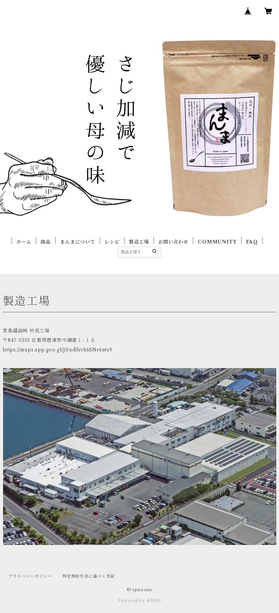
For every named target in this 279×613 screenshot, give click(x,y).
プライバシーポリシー (30, 576)
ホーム (23, 242)
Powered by (132, 600)
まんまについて (77, 242)
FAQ (252, 242)
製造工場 (139, 242)
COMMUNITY (217, 242)
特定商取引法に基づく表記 (89, 576)
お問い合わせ (173, 242)
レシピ (111, 242)
